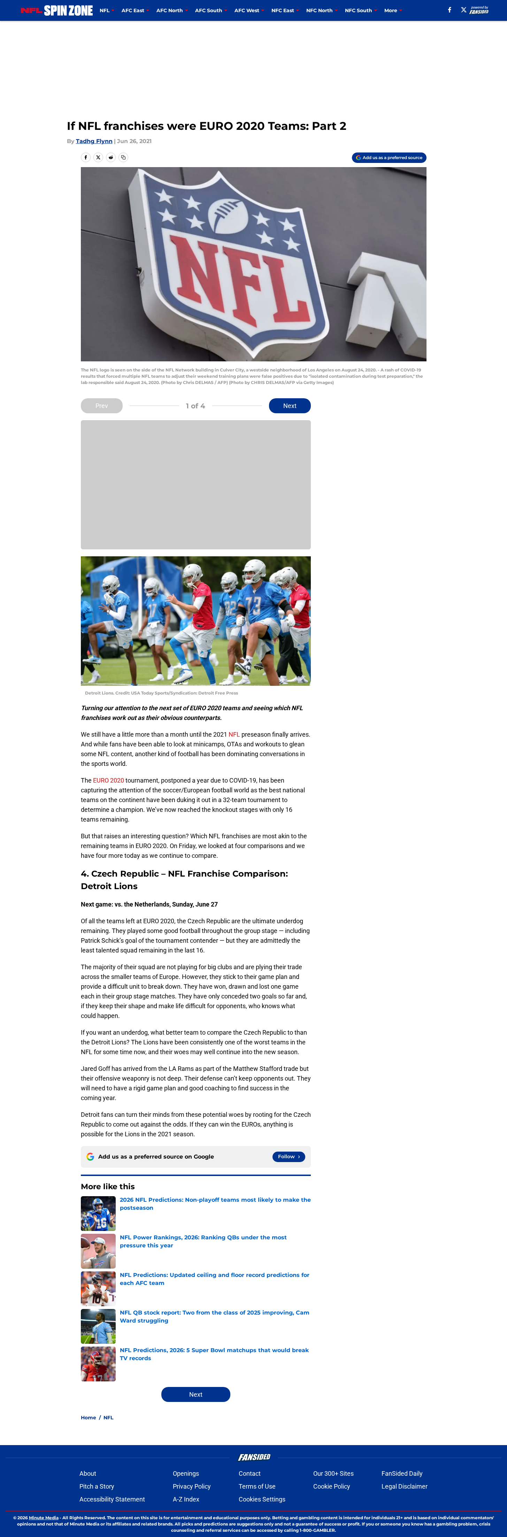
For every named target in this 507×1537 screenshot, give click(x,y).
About (87, 1473)
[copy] (123, 157)
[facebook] (449, 10)
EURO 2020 (108, 780)
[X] (464, 10)
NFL (234, 734)
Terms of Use (257, 1486)
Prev (101, 405)
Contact (250, 1473)
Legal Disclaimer (405, 1486)
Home (88, 1417)
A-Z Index (186, 1499)
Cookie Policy (331, 1486)
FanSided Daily (402, 1473)
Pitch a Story (96, 1486)
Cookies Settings (262, 1499)
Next (290, 405)
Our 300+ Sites (333, 1473)
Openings (186, 1473)
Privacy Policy (192, 1486)
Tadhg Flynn (94, 141)
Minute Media (44, 1517)
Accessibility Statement (112, 1499)
